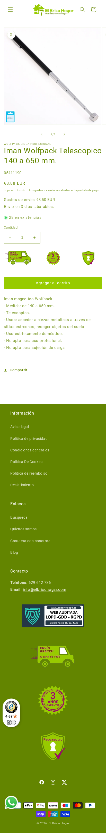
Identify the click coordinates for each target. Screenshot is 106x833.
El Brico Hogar (59, 823)
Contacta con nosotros (30, 541)
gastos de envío (44, 190)
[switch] (11, 722)
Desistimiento (22, 485)
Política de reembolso (29, 473)
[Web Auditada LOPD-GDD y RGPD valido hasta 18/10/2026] (53, 615)
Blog (14, 552)
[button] (10, 9)
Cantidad (10, 227)
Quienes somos (23, 529)
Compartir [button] (18, 370)
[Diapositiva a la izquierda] (41, 134)
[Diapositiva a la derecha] (64, 134)
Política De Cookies (26, 462)
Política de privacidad (29, 438)
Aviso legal (19, 427)
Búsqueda (19, 517)
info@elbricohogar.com (44, 589)
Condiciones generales (29, 450)
